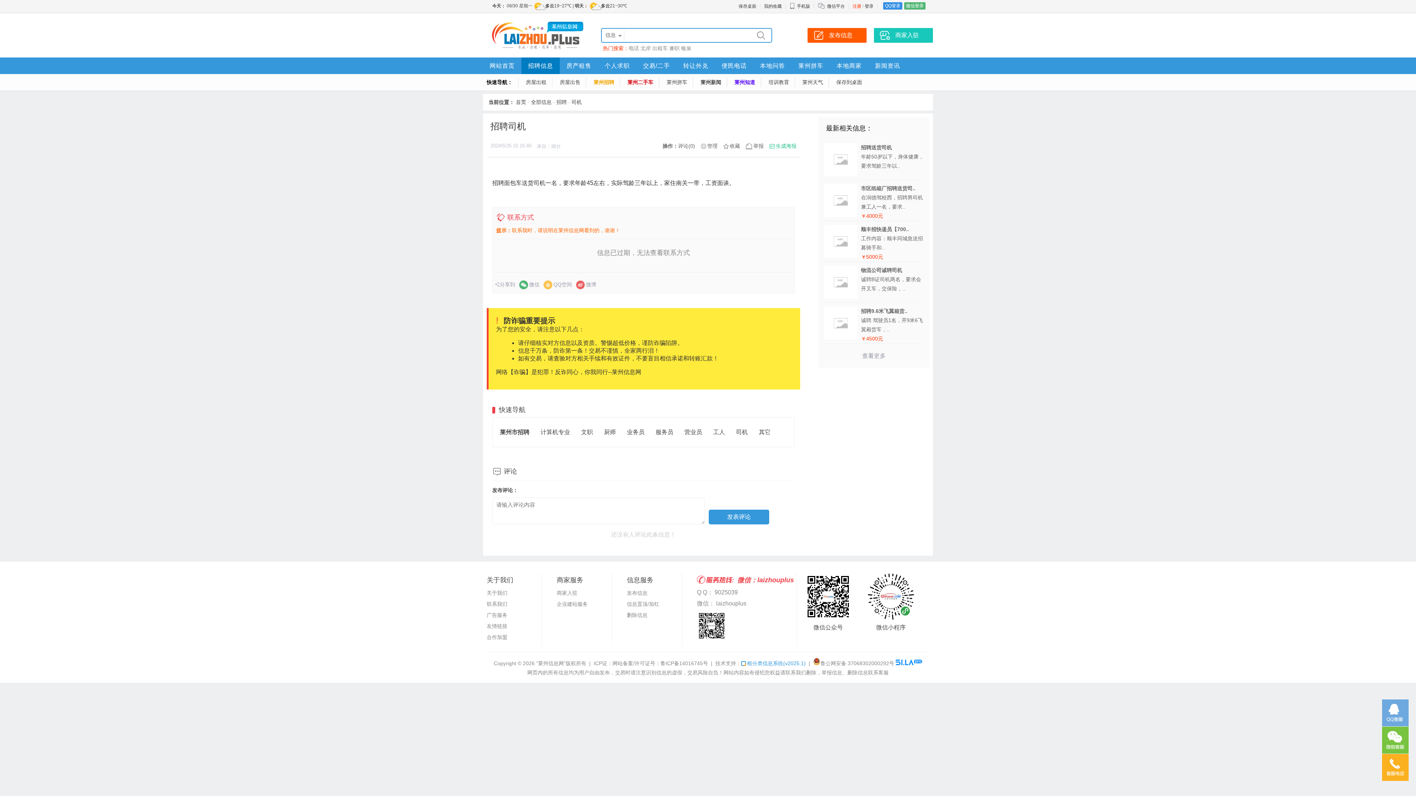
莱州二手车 (640, 82)
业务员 (636, 432)
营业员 (693, 432)
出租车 (660, 48)
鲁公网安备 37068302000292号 (857, 663)
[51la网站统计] (909, 663)
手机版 (803, 6)
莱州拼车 (810, 66)
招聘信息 (540, 66)
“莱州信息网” (551, 663)
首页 (521, 102)
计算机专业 (555, 432)
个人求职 (617, 66)
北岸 (646, 48)
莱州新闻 (711, 82)
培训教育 (778, 82)
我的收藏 (773, 6)
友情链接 (497, 626)
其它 (765, 432)
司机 (577, 102)
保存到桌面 (849, 82)
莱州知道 (745, 82)
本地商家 (849, 66)
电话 (634, 48)
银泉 (686, 48)
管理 (712, 146)
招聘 (561, 102)
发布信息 (637, 593)
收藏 (735, 146)
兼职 (674, 48)
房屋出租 (536, 82)
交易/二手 (656, 66)
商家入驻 (567, 593)
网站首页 (502, 66)
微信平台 (836, 6)
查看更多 (874, 356)
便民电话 (734, 66)
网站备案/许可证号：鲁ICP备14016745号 (660, 663)
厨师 (610, 432)
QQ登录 (892, 5)
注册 (857, 6)
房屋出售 (570, 82)
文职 (587, 432)
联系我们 (497, 604)
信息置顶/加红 (643, 604)
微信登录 (915, 5)
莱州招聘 (604, 82)
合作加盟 (497, 637)
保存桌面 (747, 6)
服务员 (664, 432)
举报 (758, 146)
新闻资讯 (887, 66)
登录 (869, 6)
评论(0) (686, 146)
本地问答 (772, 66)
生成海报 (786, 146)
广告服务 (497, 615)
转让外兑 (695, 66)
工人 (719, 432)
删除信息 (637, 615)
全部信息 (541, 102)
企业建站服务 (572, 604)
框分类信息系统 (776, 663)
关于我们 (497, 593)
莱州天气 (812, 82)
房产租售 (578, 66)
